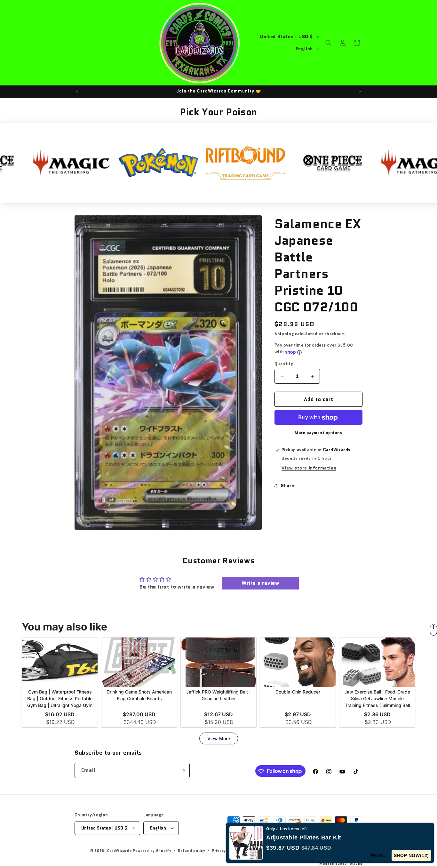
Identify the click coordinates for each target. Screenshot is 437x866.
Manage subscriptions (340, 863)
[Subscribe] (182, 770)
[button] (329, 43)
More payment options (318, 433)
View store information (309, 468)
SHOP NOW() (411, 855)
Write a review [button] (260, 583)
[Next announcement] (360, 91)
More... (379, 855)
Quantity (283, 364)
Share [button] (287, 485)
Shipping (284, 333)
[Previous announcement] (77, 91)
